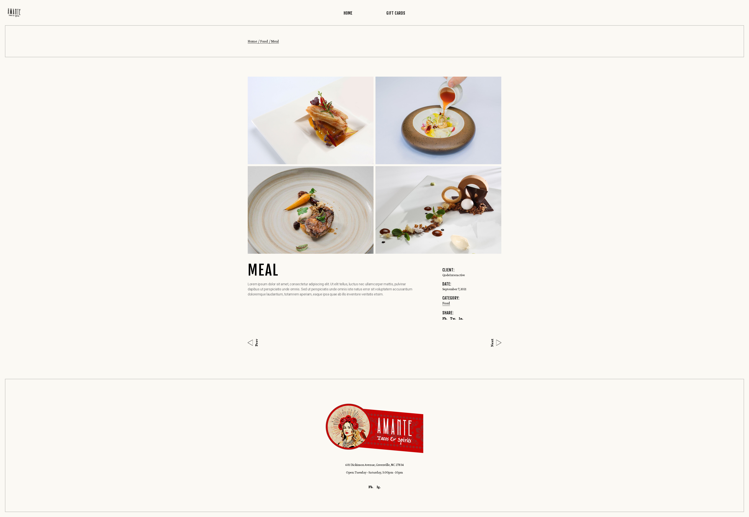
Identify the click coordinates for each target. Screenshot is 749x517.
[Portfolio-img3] (310, 210)
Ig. (379, 487)
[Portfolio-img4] (438, 210)
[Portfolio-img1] (310, 120)
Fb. (370, 487)
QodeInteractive (453, 275)
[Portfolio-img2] (438, 120)
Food (446, 303)
